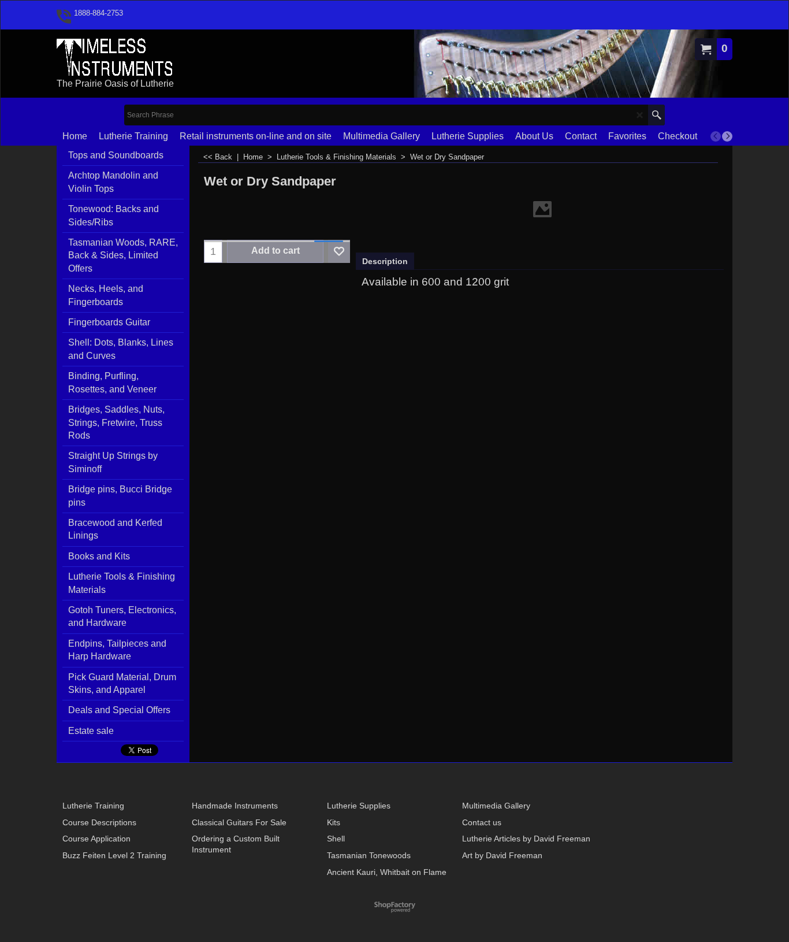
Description (385, 261)
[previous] (715, 136)
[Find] (656, 115)
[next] (727, 136)
